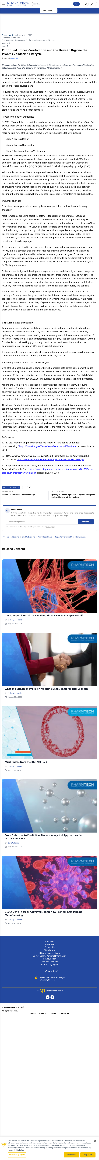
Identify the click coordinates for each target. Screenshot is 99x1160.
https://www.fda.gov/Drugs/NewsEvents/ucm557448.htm (47, 446)
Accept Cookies (71, 1155)
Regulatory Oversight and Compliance (70, 537)
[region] (49, 1148)
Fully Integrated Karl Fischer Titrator (67, 494)
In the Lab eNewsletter (11, 38)
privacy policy (50, 527)
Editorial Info (49, 950)
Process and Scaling (11, 537)
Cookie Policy (19, 1150)
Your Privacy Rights (49, 964)
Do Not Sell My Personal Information (49, 956)
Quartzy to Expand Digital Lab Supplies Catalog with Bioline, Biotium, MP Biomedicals (24, 495)
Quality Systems (28, 537)
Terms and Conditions (49, 961)
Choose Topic (47, 10)
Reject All (88, 1155)
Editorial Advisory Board (49, 953)
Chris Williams (13, 843)
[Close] (95, 1141)
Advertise (49, 944)
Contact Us (50, 947)
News (53, 1013)
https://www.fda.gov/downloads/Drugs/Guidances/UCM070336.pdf (50, 459)
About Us (49, 941)
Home (32, 1013)
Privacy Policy (49, 958)
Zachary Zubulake (15, 620)
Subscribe (85, 521)
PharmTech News (45, 537)
